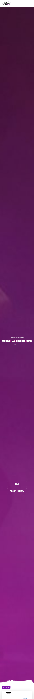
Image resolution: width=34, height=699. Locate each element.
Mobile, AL (6, 687)
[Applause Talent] (6, 3)
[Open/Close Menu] (31, 3)
